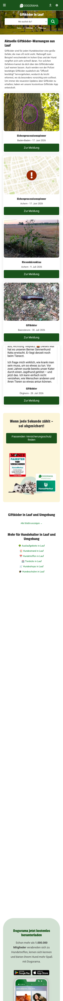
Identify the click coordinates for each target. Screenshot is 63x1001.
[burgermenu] (4, 5)
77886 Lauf (42, 28)
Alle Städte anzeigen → (31, 523)
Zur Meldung (31, 147)
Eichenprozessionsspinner (31, 135)
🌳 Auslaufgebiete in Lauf (31, 545)
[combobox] (26, 21)
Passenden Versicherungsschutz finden (32, 438)
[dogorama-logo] (29, 5)
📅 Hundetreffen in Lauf (31, 556)
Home (19, 28)
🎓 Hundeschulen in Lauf (31, 571)
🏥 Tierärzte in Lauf (32, 561)
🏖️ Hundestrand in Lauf (32, 551)
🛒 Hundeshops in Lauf (31, 566)
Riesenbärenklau (31, 262)
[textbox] (26, 21)
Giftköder (29, 28)
